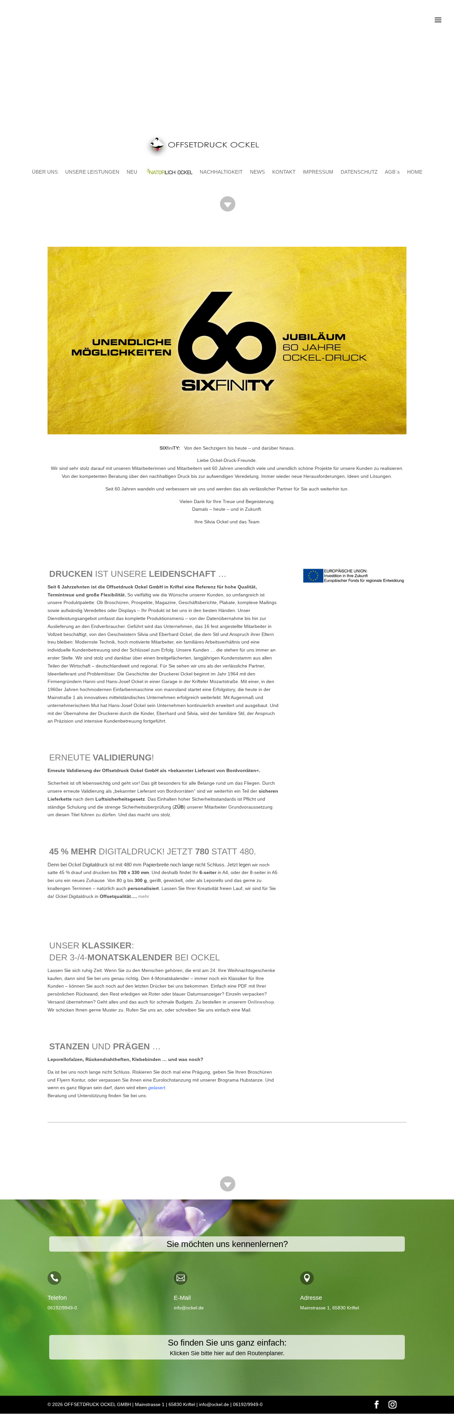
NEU (132, 172)
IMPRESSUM (318, 172)
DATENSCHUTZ (359, 172)
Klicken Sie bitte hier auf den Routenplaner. (227, 1353)
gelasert (156, 1087)
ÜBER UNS (45, 172)
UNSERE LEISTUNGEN (92, 172)
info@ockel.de (189, 1307)
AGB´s (392, 172)
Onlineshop (261, 1002)
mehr (143, 896)
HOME (414, 172)
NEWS (257, 172)
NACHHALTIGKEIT (221, 172)
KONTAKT (283, 172)
